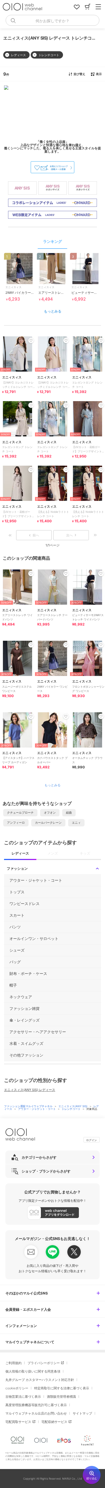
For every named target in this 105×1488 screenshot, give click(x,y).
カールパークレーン (48, 822)
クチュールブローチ (20, 812)
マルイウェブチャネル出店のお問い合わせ (36, 1413)
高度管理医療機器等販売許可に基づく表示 (36, 1405)
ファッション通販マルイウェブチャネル (28, 1106)
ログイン (91, 1140)
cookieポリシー (16, 1388)
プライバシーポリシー (43, 1363)
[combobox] (52, 20)
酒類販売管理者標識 (61, 1396)
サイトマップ (82, 1413)
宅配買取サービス (18, 1422)
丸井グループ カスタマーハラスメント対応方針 (39, 1380)
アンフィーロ (16, 822)
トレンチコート (71, 1108)
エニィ (76, 822)
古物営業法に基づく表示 (23, 1396)
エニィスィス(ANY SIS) (73, 1106)
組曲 (69, 812)
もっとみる (52, 311)
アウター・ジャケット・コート (37, 1108)
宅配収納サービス (54, 1422)
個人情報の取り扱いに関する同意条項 (32, 1371)
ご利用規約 (13, 1363)
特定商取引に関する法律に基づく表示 (61, 1388)
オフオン (50, 812)
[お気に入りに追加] (31, 573)
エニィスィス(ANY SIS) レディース (29, 1090)
